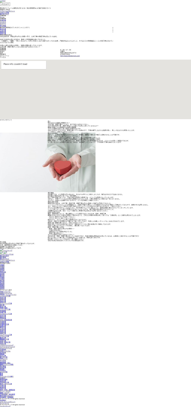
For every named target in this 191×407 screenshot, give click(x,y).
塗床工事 (3, 343)
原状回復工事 (4, 382)
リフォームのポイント (7, 11)
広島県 (2, 279)
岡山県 (2, 281)
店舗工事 (3, 385)
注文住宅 (3, 361)
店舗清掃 (3, 349)
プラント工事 (4, 336)
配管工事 (3, 29)
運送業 (2, 369)
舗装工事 (3, 333)
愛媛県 (2, 285)
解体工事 (3, 327)
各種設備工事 (4, 324)
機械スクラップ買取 (6, 364)
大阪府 (2, 264)
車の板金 (3, 366)
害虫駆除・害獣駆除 (6, 397)
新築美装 (3, 352)
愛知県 (2, 276)
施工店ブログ (4, 14)
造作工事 (3, 355)
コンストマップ (5, 406)
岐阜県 (2, 275)
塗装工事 (3, 299)
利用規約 (3, 400)
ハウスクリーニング (6, 345)
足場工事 (3, 387)
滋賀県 (2, 269)
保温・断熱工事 (5, 342)
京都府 (2, 267)
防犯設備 (3, 367)
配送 (1, 375)
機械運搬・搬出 (5, 363)
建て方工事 (3, 357)
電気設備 (3, 318)
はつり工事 (3, 372)
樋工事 (2, 305)
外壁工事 (3, 297)
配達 (1, 373)
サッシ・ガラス (5, 391)
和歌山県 (3, 272)
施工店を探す (4, 256)
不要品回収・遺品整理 (7, 394)
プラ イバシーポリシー (7, 402)
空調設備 (3, 323)
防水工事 (3, 300)
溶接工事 (3, 340)
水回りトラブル (5, 351)
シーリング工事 (5, 296)
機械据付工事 (4, 339)
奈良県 (2, 270)
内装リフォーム (5, 291)
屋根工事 (3, 302)
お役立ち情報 (4, 12)
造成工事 (3, 330)
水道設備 (3, 321)
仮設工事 (3, 317)
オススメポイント (3, 23)
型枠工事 (3, 33)
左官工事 (3, 315)
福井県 (2, 273)
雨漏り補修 (3, 308)
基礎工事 (3, 32)
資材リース (3, 358)
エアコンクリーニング (7, 346)
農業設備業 (3, 379)
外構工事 (3, 312)
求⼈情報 (3, 26)
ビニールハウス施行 (6, 376)
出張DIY (3, 378)
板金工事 (3, 306)
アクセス (3, 21)
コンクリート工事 (6, 334)
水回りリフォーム (6, 293)
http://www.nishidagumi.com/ (70, 56)
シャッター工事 (5, 309)
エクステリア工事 (6, 314)
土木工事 (3, 30)
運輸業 (2, 354)
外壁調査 (3, 311)
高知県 (2, 287)
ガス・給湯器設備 (6, 320)
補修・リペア (4, 393)
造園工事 (3, 326)
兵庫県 (2, 266)
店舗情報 (3, 20)
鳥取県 (2, 288)
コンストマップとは (6, 254)
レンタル (3, 360)
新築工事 (3, 381)
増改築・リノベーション (8, 294)
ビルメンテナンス (6, 348)
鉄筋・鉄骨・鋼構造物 (7, 390)
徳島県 (2, 284)
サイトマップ (4, 403)
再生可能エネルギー (6, 396)
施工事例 (3, 257)
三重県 (2, 278)
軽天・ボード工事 (6, 384)
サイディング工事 (6, 303)
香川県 (2, 282)
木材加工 (3, 370)
